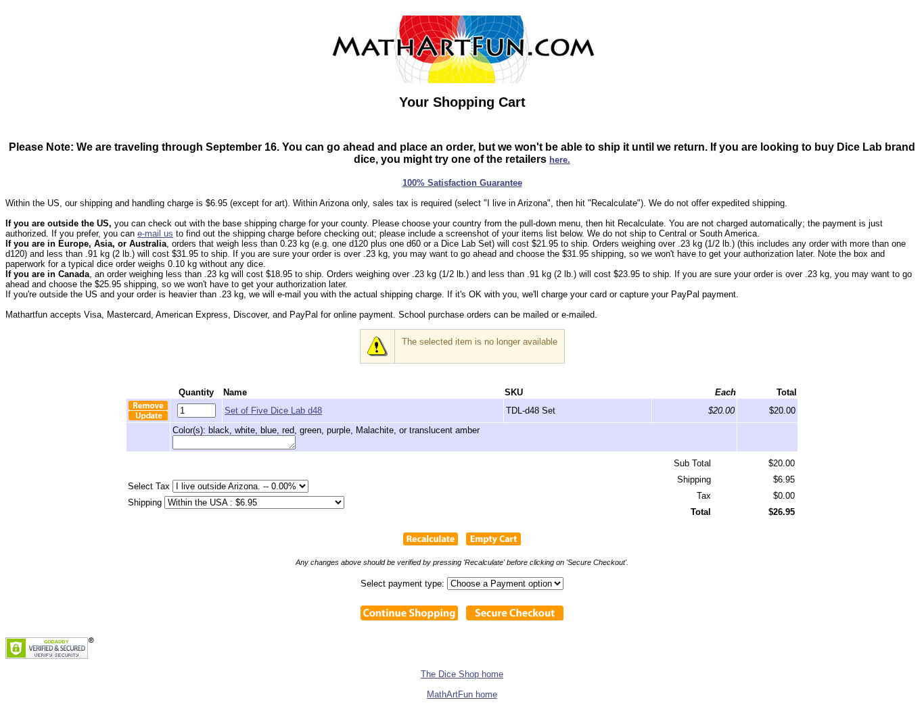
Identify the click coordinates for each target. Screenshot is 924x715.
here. (559, 160)
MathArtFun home (462, 694)
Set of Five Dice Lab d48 (273, 410)
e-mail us (155, 233)
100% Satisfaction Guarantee (462, 183)
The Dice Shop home (462, 674)
